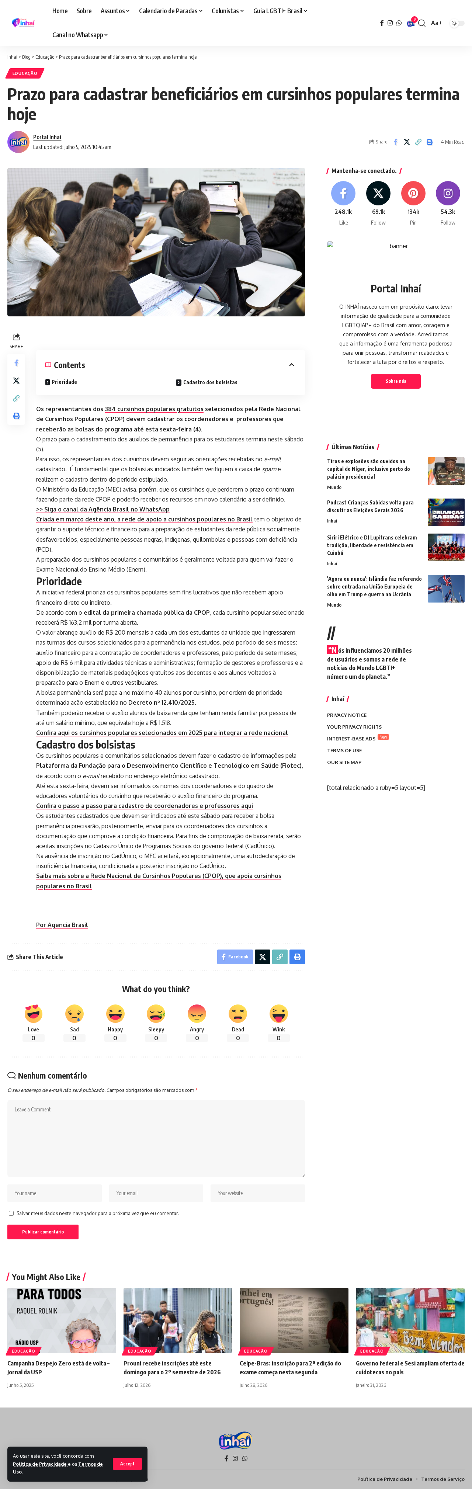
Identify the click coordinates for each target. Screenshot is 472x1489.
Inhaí (332, 521)
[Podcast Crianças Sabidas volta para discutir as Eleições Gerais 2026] (446, 512)
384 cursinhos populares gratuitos (154, 409)
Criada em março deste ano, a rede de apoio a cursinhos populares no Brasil (144, 519)
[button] (127, 1464)
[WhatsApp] (399, 23)
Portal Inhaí (47, 136)
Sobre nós (396, 381)
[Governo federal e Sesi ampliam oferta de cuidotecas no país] (410, 1320)
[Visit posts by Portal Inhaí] (18, 142)
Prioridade (64, 382)
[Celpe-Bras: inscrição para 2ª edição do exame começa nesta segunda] (294, 1320)
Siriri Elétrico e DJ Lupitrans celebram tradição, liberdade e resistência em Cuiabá (372, 545)
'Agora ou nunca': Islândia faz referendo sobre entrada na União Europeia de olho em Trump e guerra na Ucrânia (374, 586)
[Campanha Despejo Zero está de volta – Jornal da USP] (61, 1320)
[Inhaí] (24, 23)
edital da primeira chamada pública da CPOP (147, 612)
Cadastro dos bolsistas (210, 382)
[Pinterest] (413, 203)
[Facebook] (382, 23)
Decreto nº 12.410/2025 (161, 702)
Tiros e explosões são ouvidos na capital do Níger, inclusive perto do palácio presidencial (368, 469)
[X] (378, 203)
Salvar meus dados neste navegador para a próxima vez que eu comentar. (98, 1213)
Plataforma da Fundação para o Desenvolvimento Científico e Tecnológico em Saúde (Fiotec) (169, 765)
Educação (25, 73)
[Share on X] (407, 142)
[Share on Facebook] (395, 142)
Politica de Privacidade (40, 1464)
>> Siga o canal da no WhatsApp (103, 509)
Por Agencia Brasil (62, 925)
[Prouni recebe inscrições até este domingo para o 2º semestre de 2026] (178, 1320)
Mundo (334, 487)
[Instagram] (390, 23)
